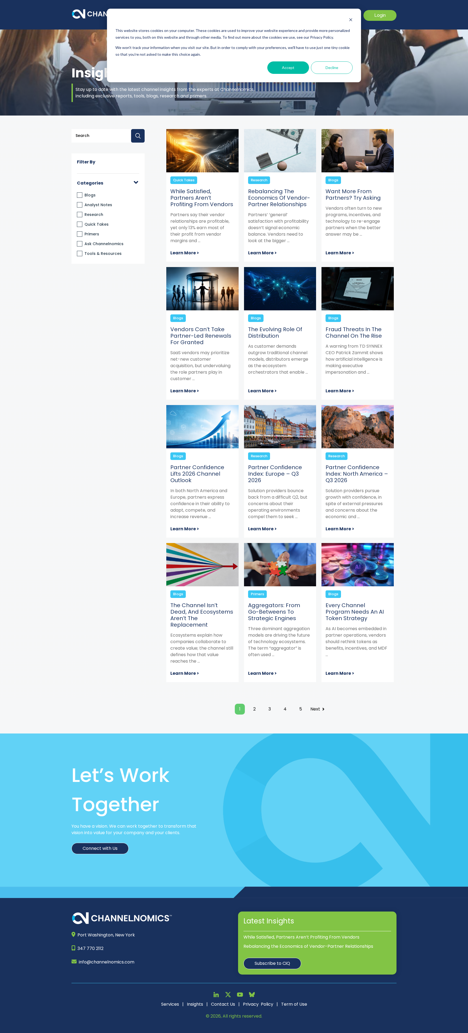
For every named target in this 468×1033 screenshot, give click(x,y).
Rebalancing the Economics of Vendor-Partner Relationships (308, 946)
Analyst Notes (98, 205)
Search (138, 136)
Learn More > (184, 253)
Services (170, 1004)
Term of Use (294, 1004)
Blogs (90, 195)
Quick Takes (96, 224)
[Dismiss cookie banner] (351, 20)
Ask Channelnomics (103, 243)
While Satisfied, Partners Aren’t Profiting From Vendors (301, 937)
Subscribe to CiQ (272, 963)
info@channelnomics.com (106, 962)
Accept (288, 67)
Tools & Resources (103, 253)
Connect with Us (100, 848)
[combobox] (108, 136)
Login (380, 15)
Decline (332, 67)
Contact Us (223, 1004)
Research (93, 214)
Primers (91, 234)
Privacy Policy (258, 1004)
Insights (195, 1004)
